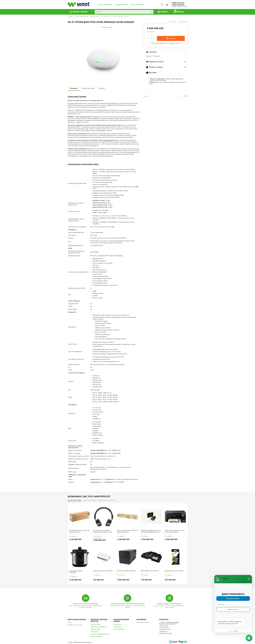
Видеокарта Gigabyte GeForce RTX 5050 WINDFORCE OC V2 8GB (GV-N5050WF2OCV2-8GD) (151, 531)
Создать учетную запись (75, 625)
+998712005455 (177, 5)
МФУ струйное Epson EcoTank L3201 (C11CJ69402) (174, 531)
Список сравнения (119, 629)
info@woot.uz (163, 631)
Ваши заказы (117, 624)
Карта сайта (94, 631)
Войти (69, 622)
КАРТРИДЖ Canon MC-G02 (150, 571)
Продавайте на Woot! (121, 4)
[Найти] (151, 12)
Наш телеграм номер (137, 4)
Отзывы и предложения (105, 4)
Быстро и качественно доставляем (85, 603)
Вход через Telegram (233, 598)
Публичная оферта (96, 636)
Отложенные (117, 626)
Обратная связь (95, 624)
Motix (236, 631)
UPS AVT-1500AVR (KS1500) (126, 571)
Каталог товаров (80, 12)
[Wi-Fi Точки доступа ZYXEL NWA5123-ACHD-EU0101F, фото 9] (104, 58)
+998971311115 (177, 3)
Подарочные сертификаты (98, 626)
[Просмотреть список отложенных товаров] (162, 5)
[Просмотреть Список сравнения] (167, 5)
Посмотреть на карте (165, 633)
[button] (182, 21)
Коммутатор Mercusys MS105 (102, 571)
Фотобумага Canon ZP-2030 (174, 571)
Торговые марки (95, 629)
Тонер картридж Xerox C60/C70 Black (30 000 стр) (127, 531)
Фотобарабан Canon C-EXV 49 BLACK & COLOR (79, 531)
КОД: (169, 21)
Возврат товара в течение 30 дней (169, 603)
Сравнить (165, 43)
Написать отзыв (107, 27)
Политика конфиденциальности (100, 634)
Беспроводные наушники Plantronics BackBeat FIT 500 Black (102, 531)
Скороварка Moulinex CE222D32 (76, 571)
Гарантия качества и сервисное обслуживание (127, 603)
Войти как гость (233, 609)
